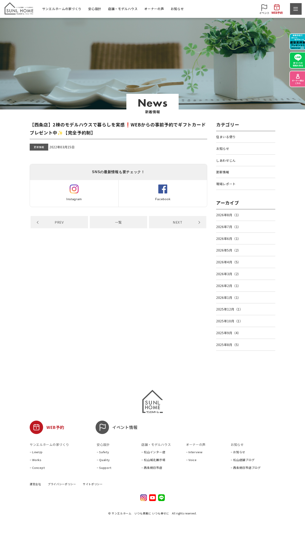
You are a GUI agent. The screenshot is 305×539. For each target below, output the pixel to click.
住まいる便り (226, 136)
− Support (104, 468)
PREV (59, 222)
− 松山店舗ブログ (243, 460)
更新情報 (39, 147)
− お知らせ (238, 452)
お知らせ (222, 148)
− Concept (37, 468)
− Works (36, 460)
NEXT (177, 222)
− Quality (103, 460)
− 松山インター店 (153, 452)
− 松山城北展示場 (153, 460)
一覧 (118, 222)
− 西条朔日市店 (151, 468)
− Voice (191, 460)
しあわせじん (226, 160)
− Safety (103, 452)
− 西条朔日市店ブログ (246, 468)
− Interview (194, 452)
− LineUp (36, 452)
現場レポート (226, 184)
